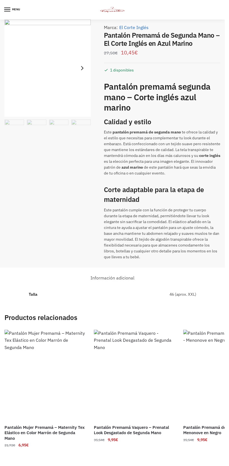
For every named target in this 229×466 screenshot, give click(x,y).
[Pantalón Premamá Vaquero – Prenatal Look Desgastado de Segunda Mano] (134, 375)
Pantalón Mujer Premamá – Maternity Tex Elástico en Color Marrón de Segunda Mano (44, 433)
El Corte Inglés (134, 27)
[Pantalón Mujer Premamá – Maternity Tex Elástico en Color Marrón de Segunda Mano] (44, 375)
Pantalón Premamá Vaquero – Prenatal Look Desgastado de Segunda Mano (131, 430)
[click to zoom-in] (47, 68)
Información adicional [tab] (112, 278)
